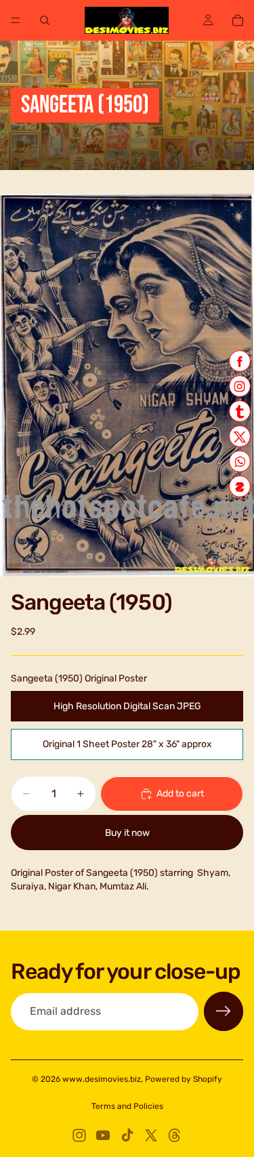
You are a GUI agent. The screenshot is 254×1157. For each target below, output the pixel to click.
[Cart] (238, 20)
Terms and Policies (127, 1106)
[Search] (45, 20)
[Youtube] (103, 1135)
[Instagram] (79, 1135)
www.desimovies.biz (101, 1079)
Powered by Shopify (183, 1079)
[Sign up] (223, 1011)
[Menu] (15, 20)
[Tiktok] (127, 1135)
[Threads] (175, 1135)
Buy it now (127, 833)
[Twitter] (151, 1135)
